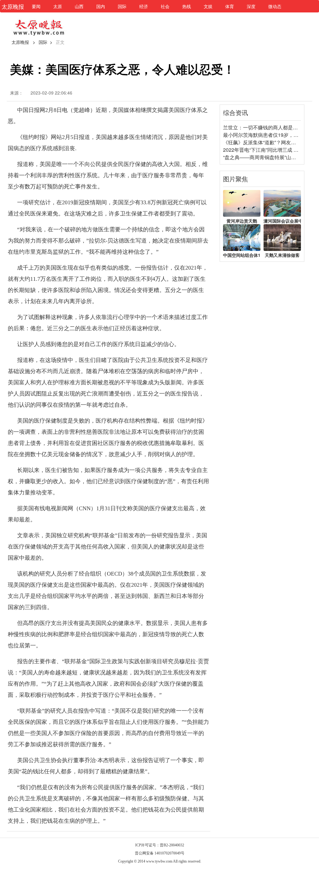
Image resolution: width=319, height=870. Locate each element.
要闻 (36, 6)
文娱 (208, 6)
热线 (186, 6)
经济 (143, 6)
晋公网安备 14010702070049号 (159, 853)
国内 (100, 6)
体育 (229, 6)
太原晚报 (20, 42)
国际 (122, 6)
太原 (57, 6)
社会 (165, 6)
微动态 (274, 6)
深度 (251, 6)
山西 (79, 6)
